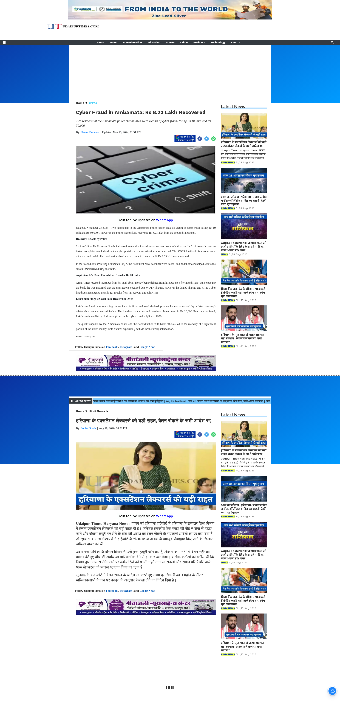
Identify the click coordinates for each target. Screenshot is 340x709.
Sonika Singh (88, 428)
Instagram (126, 346)
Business (199, 42)
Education (154, 42)
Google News (147, 346)
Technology (218, 42)
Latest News (233, 106)
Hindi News (97, 411)
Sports (170, 42)
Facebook (112, 346)
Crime (184, 42)
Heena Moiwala (90, 132)
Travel (113, 42)
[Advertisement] (170, 70)
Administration (132, 42)
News (100, 42)
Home (80, 103)
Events (235, 42)
